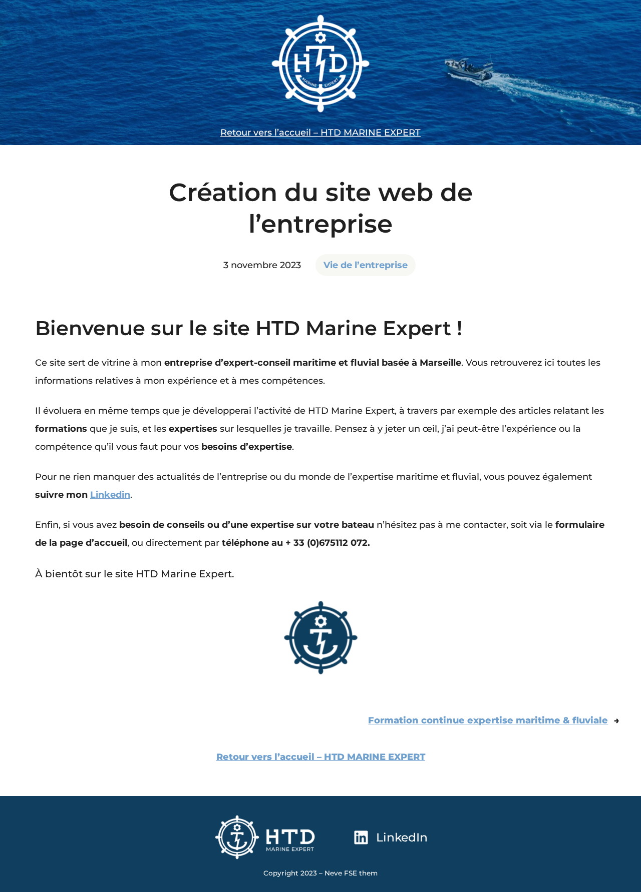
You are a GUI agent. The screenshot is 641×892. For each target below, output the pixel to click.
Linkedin (110, 494)
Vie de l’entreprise (366, 265)
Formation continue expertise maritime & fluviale (488, 720)
